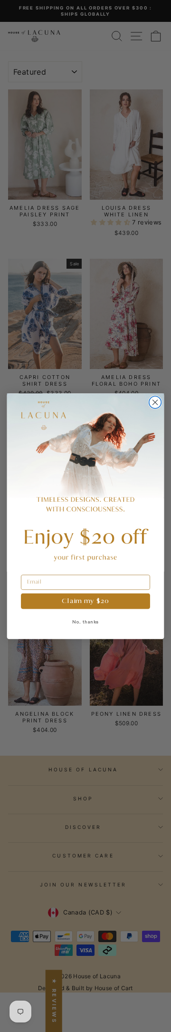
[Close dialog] (155, 402)
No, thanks (85, 621)
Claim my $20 (85, 600)
